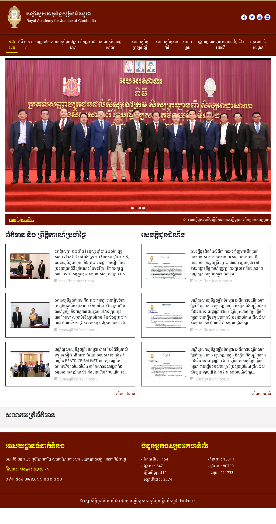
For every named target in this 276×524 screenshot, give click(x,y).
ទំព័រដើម (12, 44)
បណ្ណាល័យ (43, 41)
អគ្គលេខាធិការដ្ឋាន (258, 44)
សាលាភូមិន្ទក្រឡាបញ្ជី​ (139, 44)
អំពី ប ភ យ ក (26, 44)
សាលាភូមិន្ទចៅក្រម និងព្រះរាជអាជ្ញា (73, 44)
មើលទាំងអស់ (125, 392)
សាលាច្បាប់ (187, 44)
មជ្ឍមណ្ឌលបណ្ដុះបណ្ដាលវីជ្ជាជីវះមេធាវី (220, 44)
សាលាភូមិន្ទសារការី (166, 44)
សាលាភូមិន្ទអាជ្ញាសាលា (110, 44)
